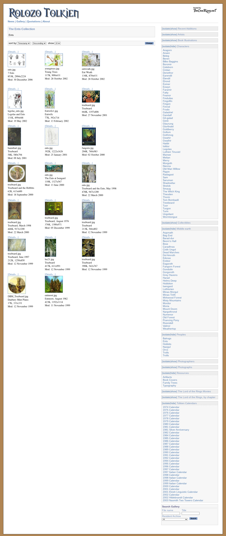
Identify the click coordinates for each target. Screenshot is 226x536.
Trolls (166, 352)
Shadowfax (169, 183)
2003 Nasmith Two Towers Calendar (183, 500)
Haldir (166, 143)
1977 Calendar (171, 415)
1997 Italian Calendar (175, 472)
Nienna (167, 166)
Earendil (167, 75)
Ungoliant (168, 214)
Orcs (165, 349)
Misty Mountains (172, 300)
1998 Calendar (171, 474)
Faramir (167, 89)
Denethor (168, 72)
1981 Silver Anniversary (176, 429)
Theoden (168, 194)
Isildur (166, 146)
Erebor (166, 260)
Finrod (166, 106)
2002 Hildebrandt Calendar (178, 497)
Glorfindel (168, 126)
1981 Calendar (171, 426)
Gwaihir (167, 140)
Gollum (167, 132)
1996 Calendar (171, 466)
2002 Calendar (171, 494)
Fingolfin (167, 101)
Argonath (168, 232)
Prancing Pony (171, 320)
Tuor (165, 205)
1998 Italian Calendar (175, 477)
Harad (166, 277)
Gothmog (168, 135)
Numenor (168, 314)
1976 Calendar (171, 412)
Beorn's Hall (169, 241)
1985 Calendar (171, 438)
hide (173, 46)
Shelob (167, 185)
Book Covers (170, 379)
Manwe (167, 154)
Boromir (167, 64)
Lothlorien (168, 289)
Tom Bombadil (171, 200)
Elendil (166, 78)
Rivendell (168, 323)
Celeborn (168, 67)
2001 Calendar (171, 489)
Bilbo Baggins (170, 61)
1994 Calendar (171, 460)
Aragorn (167, 50)
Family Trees (170, 382)
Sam (165, 177)
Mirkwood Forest (172, 297)
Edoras (167, 258)
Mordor (167, 303)
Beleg (166, 55)
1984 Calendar (171, 435)
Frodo (166, 109)
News (11, 21)
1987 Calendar (171, 443)
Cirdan (166, 70)
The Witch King (171, 191)
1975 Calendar (171, 409)
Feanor (167, 95)
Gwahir (167, 137)
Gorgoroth (168, 272)
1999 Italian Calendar (175, 483)
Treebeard (168, 202)
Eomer (166, 84)
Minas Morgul (170, 292)
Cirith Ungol (169, 249)
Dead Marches (171, 252)
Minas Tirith (169, 294)
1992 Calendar (171, 458)
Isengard (168, 286)
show (173, 28)
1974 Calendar (171, 407)
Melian (166, 157)
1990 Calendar (171, 452)
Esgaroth (168, 263)
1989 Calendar (171, 449)
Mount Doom (170, 308)
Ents (165, 341)
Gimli (165, 120)
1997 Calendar (171, 469)
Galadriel (168, 112)
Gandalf (167, 115)
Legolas (167, 149)
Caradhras (169, 246)
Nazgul (167, 346)
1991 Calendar (171, 455)
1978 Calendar (171, 418)
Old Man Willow (171, 168)
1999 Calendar (171, 480)
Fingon (167, 103)
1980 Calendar (171, 424)
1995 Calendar (171, 463)
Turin (165, 211)
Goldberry (168, 129)
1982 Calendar (171, 432)
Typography (169, 385)
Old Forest (169, 317)
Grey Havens (170, 275)
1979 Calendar (171, 421)
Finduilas (168, 98)
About (46, 21)
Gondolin (168, 269)
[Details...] (13, 51)
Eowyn (166, 86)
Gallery (20, 21)
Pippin (166, 171)
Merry (166, 160)
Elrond (166, 81)
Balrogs (167, 338)
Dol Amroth (169, 255)
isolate (166, 28)
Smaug (167, 188)
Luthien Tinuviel (171, 151)
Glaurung (168, 123)
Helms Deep (170, 280)
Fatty (165, 92)
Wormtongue (170, 216)
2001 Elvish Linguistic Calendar (180, 491)
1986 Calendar (171, 441)
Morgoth (167, 163)
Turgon (167, 208)
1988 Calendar (171, 446)
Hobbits (167, 344)
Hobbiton (168, 283)
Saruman (168, 180)
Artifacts (167, 377)
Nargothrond (170, 311)
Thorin (166, 197)
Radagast (168, 174)
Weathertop (169, 328)
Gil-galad (168, 118)
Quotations (34, 21)
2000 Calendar (171, 486)
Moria (166, 306)
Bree (165, 243)
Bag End (167, 235)
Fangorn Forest (171, 266)
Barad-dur (168, 238)
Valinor (166, 325)
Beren (166, 58)
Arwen (166, 53)
